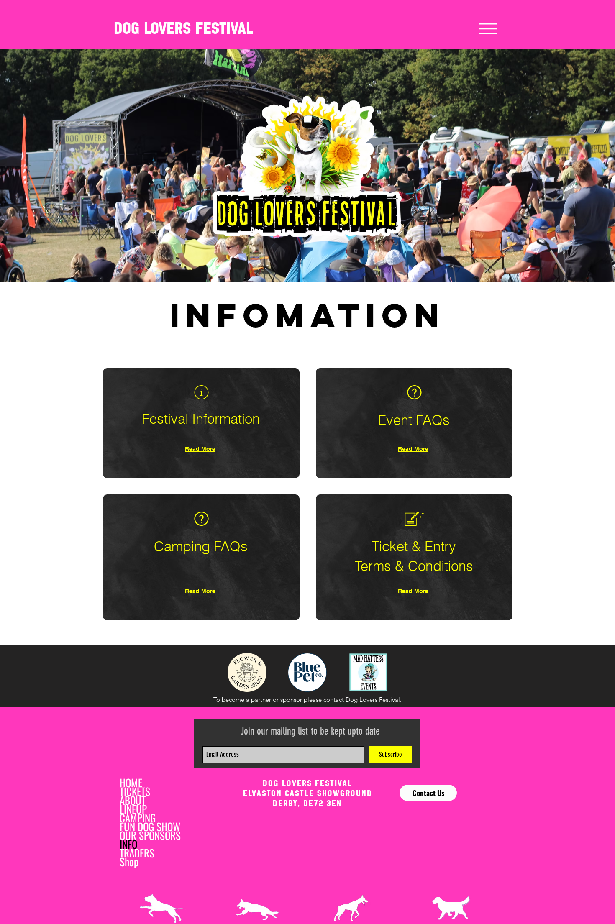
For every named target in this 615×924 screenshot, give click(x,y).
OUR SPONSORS (150, 835)
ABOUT (133, 800)
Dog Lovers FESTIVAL (183, 28)
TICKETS (135, 791)
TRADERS (137, 852)
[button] (488, 28)
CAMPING (138, 817)
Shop (129, 861)
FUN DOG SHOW (150, 826)
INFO (128, 844)
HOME (131, 782)
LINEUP (133, 808)
